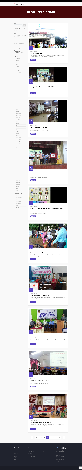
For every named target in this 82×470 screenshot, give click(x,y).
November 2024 (18, 99)
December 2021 (18, 159)
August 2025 (18, 80)
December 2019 (18, 176)
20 (53, 437)
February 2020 (18, 172)
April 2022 (17, 153)
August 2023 (18, 121)
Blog (16, 195)
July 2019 (17, 186)
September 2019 (18, 182)
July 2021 (17, 168)
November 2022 (18, 139)
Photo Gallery (16, 454)
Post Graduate (44, 451)
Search (15, 23)
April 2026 (17, 64)
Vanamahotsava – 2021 (36, 253)
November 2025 (18, 74)
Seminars (17, 207)
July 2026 (17, 60)
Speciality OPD (30, 453)
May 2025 (17, 86)
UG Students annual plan (37, 174)
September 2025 (18, 78)
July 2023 (17, 123)
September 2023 (18, 119)
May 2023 (17, 127)
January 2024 (18, 111)
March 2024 (18, 107)
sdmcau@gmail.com (25, 0)
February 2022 (18, 155)
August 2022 (18, 145)
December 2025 (18, 72)
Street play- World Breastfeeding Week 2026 (20, 39)
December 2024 (18, 97)
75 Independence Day (36, 53)
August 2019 (18, 184)
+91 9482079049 (17, 0)
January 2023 (18, 135)
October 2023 (18, 117)
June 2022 (17, 149)
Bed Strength (30, 454)
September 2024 (18, 103)
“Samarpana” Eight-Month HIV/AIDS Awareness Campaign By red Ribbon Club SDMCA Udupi (19, 43)
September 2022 (18, 143)
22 (59, 437)
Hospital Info (57, 3)
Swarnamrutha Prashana (31, 456)
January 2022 (18, 157)
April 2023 (17, 129)
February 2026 (18, 68)
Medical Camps (18, 203)
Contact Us (64, 3)
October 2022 (18, 141)
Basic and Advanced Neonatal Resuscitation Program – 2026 (18, 47)
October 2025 (18, 76)
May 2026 (17, 62)
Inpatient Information (31, 451)
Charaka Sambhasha (36, 338)
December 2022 (18, 137)
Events (17, 199)
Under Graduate (44, 450)
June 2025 (17, 84)
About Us (31, 3)
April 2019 (17, 190)
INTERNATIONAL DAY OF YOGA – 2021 (41, 422)
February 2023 (18, 133)
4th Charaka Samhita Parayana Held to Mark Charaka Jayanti (20, 36)
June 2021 (17, 170)
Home (27, 3)
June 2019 (17, 188)
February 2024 (18, 109)
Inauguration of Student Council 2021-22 (42, 87)
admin (32, 51)
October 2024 (18, 101)
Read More (33, 59)
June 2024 (17, 105)
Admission (37, 3)
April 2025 (17, 88)
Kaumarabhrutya (18, 201)
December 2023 (18, 113)
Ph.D (42, 453)
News (36, 51)
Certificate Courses (19, 197)
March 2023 (18, 131)
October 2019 (18, 180)
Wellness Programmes (31, 450)
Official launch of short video (38, 127)
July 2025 (17, 82)
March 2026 (18, 66)
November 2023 (18, 115)
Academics (43, 3)
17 (44, 437)
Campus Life (16, 453)
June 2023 (17, 125)
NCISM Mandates (50, 3)
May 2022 (17, 151)
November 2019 (18, 178)
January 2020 (18, 174)
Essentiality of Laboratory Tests (39, 380)
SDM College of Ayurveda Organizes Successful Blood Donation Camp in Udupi (19, 32)
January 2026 (18, 70)
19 (50, 437)
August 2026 (18, 58)
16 (41, 437)
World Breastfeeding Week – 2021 (39, 295)
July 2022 (17, 147)
